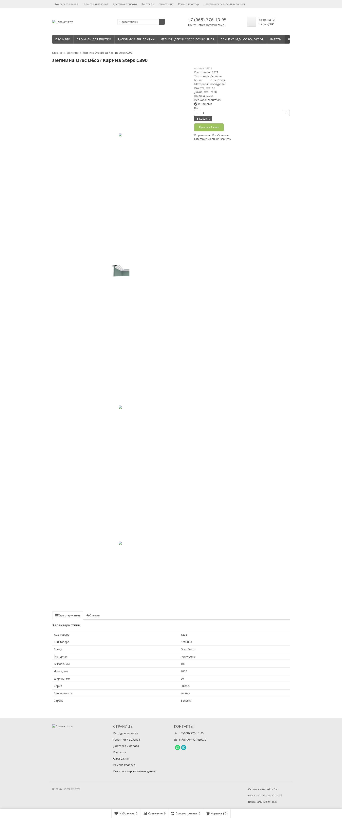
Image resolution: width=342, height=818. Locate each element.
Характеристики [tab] (69, 615)
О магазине (166, 4)
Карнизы (225, 139)
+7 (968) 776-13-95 (207, 20)
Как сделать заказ (66, 4)
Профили (62, 39)
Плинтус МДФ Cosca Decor (242, 39)
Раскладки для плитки (136, 39)
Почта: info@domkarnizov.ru (206, 25)
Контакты (148, 4)
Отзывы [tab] (94, 615)
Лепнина (213, 139)
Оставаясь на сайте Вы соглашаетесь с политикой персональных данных (265, 795)
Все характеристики (207, 100)
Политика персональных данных (224, 4)
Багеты (276, 39)
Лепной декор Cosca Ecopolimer (187, 39)
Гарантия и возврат (95, 4)
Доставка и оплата (125, 4)
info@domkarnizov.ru (192, 739)
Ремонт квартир (188, 4)
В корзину (203, 118)
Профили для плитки (94, 39)
